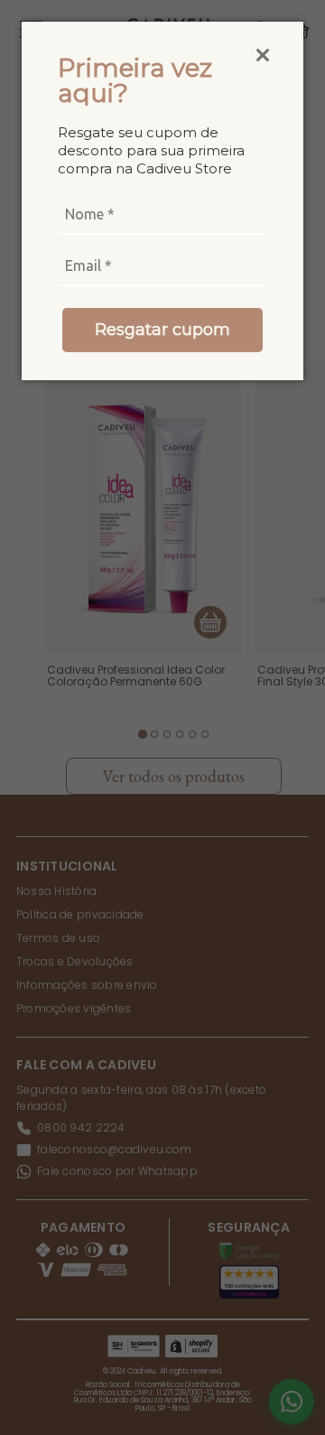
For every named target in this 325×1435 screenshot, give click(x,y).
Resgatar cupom (162, 330)
